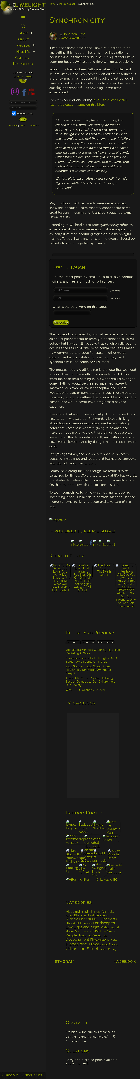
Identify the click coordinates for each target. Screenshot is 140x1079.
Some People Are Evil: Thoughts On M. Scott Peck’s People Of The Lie (92, 660)
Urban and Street (82, 948)
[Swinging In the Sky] (99, 870)
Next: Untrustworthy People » (35, 1075)
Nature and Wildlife (90, 931)
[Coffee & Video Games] (86, 856)
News (111, 931)
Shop (23, 33)
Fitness (96, 919)
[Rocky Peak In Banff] (114, 856)
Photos (113, 940)
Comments (105, 642)
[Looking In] (72, 870)
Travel (113, 944)
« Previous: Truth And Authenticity (12, 1075)
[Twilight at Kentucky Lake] (100, 856)
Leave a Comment (73, 37)
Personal (84, 935)
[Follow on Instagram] (15, 94)
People (71, 935)
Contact (23, 58)
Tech (105, 944)
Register (13, 125)
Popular (73, 642)
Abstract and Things (83, 911)
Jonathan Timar (74, 34)
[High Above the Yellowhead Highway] (73, 856)
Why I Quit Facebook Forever (85, 690)
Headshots (109, 919)
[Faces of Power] (111, 841)
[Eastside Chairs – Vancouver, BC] (113, 870)
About (23, 39)
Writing (111, 949)
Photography (99, 939)
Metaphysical (67, 3)
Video (103, 949)
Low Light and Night (82, 927)
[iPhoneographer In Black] (75, 841)
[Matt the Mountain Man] (113, 827)
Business (72, 919)
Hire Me (23, 51)
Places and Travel (83, 944)
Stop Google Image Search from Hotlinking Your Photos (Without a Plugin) (88, 670)
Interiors (86, 923)
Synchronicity (77, 20)
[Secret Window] (99, 827)
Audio (69, 915)
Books (104, 915)
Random (88, 642)
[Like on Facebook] (23, 94)
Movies (70, 931)
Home (52, 3)
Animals (108, 912)
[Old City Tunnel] (85, 870)
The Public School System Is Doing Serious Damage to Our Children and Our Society (90, 682)
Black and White (86, 915)
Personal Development (86, 937)
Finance (85, 919)
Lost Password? (29, 125)
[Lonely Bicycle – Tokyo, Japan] (72, 827)
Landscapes (104, 923)
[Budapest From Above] (85, 827)
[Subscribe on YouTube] (31, 94)
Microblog (23, 64)
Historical (72, 923)
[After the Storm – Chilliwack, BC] (93, 884)
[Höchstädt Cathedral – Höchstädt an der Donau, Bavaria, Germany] (93, 841)
